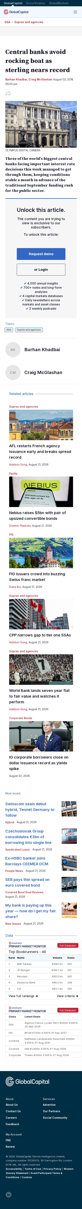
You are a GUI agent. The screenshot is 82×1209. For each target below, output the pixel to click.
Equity (13, 473)
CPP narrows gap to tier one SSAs (40, 635)
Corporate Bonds (20, 718)
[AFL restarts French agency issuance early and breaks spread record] (41, 425)
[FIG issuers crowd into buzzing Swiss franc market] (41, 553)
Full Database (68, 945)
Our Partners (51, 1111)
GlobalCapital (13, 3)
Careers (11, 1117)
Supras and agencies (28, 22)
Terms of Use (32, 1168)
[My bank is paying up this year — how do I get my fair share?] (69, 910)
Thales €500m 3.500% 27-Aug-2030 (47, 1055)
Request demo (41, 254)
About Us (12, 1104)
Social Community (55, 1117)
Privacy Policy (52, 1168)
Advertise (49, 1104)
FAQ (8, 1140)
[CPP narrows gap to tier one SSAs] (41, 614)
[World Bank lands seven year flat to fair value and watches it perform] (41, 669)
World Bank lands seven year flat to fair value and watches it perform (39, 696)
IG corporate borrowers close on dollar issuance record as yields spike (38, 763)
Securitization (35, 3)
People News (14, 870)
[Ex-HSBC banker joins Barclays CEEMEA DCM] (69, 863)
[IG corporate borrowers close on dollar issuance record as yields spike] (41, 736)
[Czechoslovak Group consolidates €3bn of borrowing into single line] (69, 836)
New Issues (13, 923)
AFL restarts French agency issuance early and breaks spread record (40, 452)
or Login (41, 270)
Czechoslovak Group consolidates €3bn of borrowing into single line (28, 837)
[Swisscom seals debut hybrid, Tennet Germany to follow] (69, 808)
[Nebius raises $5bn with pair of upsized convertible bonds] (41, 492)
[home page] (16, 12)
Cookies (27, 1177)
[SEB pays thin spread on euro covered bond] (69, 884)
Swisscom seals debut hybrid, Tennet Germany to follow (29, 810)
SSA (7, 22)
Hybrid (9, 822)
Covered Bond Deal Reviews (24, 892)
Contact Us (13, 1111)
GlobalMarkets (59, 3)
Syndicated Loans (17, 849)
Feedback (12, 1124)
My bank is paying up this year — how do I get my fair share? (30, 911)
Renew (10, 1146)
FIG (11, 534)
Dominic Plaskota (20, 525)
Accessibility (14, 1168)
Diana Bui (15, 586)
